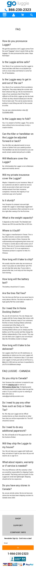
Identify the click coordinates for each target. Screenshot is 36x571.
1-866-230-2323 (18, 553)
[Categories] (4, 15)
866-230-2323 (19, 9)
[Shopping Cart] (22, 15)
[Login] (13, 14)
